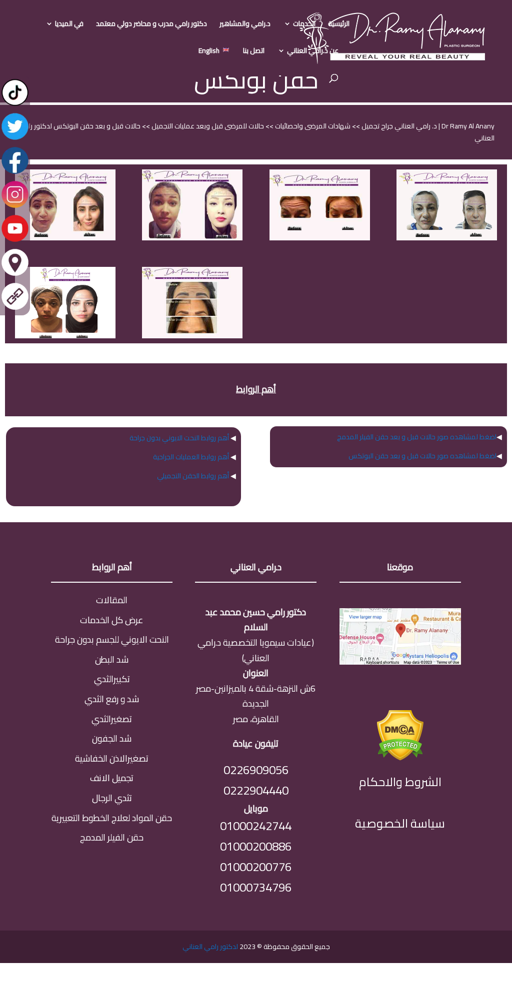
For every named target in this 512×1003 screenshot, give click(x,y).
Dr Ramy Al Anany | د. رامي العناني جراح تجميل (427, 125)
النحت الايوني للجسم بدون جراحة (112, 639)
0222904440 (256, 790)
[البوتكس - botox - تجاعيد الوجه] (65, 237)
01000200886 (256, 846)
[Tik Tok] (15, 104)
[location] (15, 274)
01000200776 (256, 867)
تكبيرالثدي (112, 679)
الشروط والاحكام (400, 782)
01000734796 (256, 887)
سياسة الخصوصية (400, 823)
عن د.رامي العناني (312, 52)
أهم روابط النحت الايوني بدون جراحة (179, 437)
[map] (400, 661)
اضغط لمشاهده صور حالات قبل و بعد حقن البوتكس (422, 455)
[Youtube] (15, 240)
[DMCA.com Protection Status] (400, 757)
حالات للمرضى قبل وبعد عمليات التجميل (207, 125)
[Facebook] (15, 172)
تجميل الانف (112, 778)
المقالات (112, 600)
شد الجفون (112, 738)
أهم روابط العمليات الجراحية (191, 456)
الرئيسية (339, 25)
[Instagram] (15, 206)
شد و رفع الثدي (111, 699)
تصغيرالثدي (112, 719)
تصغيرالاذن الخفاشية (111, 758)
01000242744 (256, 826)
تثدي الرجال (112, 798)
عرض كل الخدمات (112, 620)
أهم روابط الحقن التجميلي (193, 475)
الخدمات (304, 25)
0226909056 (256, 770)
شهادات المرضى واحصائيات (312, 125)
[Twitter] (15, 138)
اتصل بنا (253, 52)
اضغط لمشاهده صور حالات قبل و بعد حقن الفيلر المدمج (416, 436)
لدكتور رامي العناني (210, 946)
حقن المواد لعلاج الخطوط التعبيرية (112, 818)
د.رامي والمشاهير (245, 25)
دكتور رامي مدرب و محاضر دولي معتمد (151, 25)
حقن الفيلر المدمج (112, 837)
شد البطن (111, 659)
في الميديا (69, 25)
